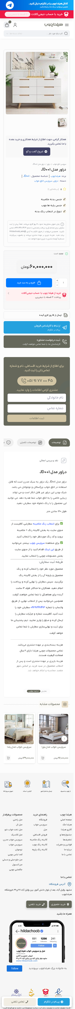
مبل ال (19, 824)
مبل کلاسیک (16, 834)
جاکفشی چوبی (15, 869)
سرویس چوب (37, 543)
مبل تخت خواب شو (13, 829)
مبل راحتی (17, 819)
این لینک (49, 549)
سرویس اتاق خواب (59, 164)
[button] (64, 739)
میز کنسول (17, 864)
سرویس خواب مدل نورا (54, 747)
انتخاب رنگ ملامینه (43, 524)
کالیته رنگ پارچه (39, 849)
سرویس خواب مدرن (12, 839)
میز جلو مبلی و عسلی (12, 859)
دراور (48, 164)
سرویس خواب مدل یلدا (19, 747)
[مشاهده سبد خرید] (7, 25)
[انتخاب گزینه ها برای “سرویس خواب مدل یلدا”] (8, 758)
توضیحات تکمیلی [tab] (28, 442)
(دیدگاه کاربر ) (53, 189)
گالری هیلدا (66, 829)
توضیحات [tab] (56, 442)
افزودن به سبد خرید (26, 282)
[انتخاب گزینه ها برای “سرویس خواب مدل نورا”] (42, 758)
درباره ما (68, 849)
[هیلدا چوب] (53, 25)
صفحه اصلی (66, 819)
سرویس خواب (40, 824)
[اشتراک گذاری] (62, 57)
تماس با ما (67, 854)
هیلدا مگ (67, 824)
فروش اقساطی (40, 834)
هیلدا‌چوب (55, 176)
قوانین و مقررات (64, 844)
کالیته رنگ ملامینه (38, 839)
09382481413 (38, 607)
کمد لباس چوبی (15, 854)
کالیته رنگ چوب (39, 844)
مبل (45, 829)
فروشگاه (43, 819)
